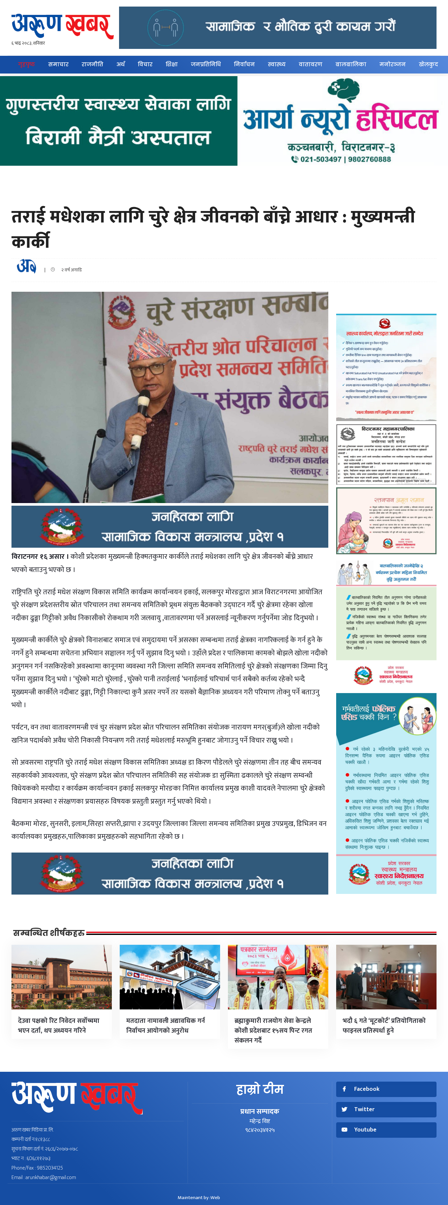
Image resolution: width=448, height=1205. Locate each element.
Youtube (365, 1130)
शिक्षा (172, 64)
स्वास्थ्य (277, 64)
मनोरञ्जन (392, 64)
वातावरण (310, 64)
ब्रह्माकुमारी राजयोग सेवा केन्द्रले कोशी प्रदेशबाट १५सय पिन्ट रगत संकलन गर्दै (273, 1030)
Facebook (366, 1089)
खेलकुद (428, 64)
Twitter (364, 1109)
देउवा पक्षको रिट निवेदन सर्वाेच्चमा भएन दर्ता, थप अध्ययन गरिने (58, 1025)
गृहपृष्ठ (26, 64)
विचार (145, 64)
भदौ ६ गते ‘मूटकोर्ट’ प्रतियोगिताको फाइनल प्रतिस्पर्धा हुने (384, 1025)
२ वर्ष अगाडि (70, 270)
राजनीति (92, 64)
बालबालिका (351, 64)
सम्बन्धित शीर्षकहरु (49, 933)
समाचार (58, 64)
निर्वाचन (244, 64)
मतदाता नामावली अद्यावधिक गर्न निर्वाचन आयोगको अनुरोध (165, 1025)
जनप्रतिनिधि (206, 64)
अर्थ (120, 64)
